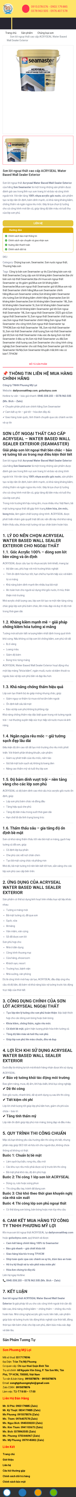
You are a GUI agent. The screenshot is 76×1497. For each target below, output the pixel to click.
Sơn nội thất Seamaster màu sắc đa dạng (33, 335)
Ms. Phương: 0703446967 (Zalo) (21, 1435)
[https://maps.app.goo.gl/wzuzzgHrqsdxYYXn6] (22, 1492)
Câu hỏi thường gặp (14, 1470)
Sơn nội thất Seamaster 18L (27, 327)
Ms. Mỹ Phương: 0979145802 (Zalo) (23, 1440)
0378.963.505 (39, 11)
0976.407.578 (59, 11)
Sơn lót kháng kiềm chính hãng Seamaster (37, 297)
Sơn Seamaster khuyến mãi (38, 350)
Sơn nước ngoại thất (56, 262)
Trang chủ (10, 32)
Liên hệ (7, 1465)
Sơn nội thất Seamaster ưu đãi (46, 338)
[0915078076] (6, 1495)
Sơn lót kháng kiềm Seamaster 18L (48, 301)
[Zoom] (66, 52)
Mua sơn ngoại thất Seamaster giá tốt (37, 286)
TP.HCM (13, 353)
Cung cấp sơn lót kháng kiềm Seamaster (43, 275)
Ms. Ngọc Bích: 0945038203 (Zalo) (23, 1423)
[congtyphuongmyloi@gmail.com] (38, 1492)
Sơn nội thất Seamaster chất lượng (25, 331)
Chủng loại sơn (45, 32)
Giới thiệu (8, 1459)
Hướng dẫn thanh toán (19, 245)
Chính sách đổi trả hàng (16, 1476)
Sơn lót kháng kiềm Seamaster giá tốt (36, 309)
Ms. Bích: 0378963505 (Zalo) (19, 1431)
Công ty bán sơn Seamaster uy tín (28, 271)
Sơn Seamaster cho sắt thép (26, 346)
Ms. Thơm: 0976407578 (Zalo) (20, 1418)
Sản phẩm (27, 32)
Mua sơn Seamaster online (24, 294)
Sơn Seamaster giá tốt (55, 346)
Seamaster (37, 262)
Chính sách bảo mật (14, 1481)
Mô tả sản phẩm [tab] (38, 364)
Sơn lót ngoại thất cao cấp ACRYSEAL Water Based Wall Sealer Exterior (34, 173)
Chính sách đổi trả (17, 249)
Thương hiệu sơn (12, 266)
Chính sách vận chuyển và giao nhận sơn (28, 240)
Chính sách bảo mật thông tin (22, 236)
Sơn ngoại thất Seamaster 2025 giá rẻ (46, 312)
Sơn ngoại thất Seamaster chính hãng (28, 320)
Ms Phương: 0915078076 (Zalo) (21, 1414)
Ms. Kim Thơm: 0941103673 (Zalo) (23, 1427)
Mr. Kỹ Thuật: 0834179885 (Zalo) (21, 1410)
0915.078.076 (39, 6)
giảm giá (27, 282)
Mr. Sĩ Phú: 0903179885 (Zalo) (20, 1406)
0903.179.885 (59, 6)
